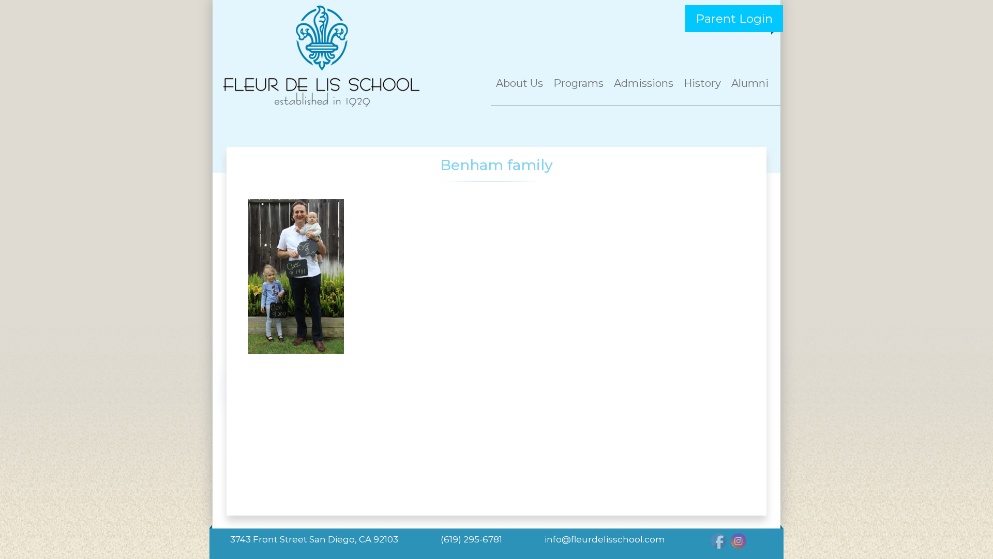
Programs (578, 83)
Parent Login (734, 18)
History (702, 83)
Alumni (750, 83)
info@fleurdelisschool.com (605, 539)
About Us (519, 83)
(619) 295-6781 (471, 539)
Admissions (643, 83)
